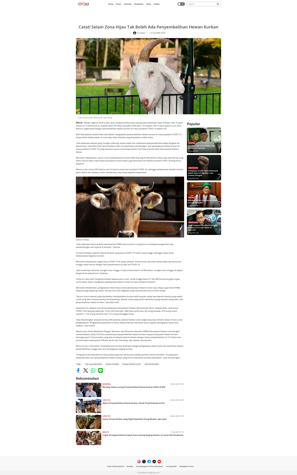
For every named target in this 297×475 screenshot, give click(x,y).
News (118, 4)
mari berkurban (152, 364)
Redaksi (130, 466)
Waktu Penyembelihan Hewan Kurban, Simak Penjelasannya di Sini (133, 403)
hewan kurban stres (132, 364)
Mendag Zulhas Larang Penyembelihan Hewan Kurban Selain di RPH (133, 387)
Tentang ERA (171, 466)
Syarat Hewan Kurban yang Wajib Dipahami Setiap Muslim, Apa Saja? (134, 419)
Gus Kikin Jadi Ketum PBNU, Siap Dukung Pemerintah (201, 147)
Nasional (106, 384)
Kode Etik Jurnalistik (115, 466)
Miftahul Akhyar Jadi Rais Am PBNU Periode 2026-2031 (202, 201)
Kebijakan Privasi (186, 466)
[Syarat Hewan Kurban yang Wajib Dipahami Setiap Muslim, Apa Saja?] (89, 422)
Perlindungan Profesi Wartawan (149, 466)
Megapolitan (193, 168)
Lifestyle (127, 4)
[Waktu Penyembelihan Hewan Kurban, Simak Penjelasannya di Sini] (89, 406)
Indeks (157, 4)
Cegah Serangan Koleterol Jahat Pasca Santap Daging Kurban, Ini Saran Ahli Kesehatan (142, 435)
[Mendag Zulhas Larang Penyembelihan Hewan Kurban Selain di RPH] (89, 390)
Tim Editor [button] (141, 33)
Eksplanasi (138, 4)
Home (110, 4)
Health (105, 432)
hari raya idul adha (93, 364)
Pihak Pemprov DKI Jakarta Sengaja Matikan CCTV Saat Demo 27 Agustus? (203, 227)
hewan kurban (112, 364)
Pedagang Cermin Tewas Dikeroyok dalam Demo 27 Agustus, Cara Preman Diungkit (203, 173)
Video (148, 4)
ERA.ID (145, 473)
